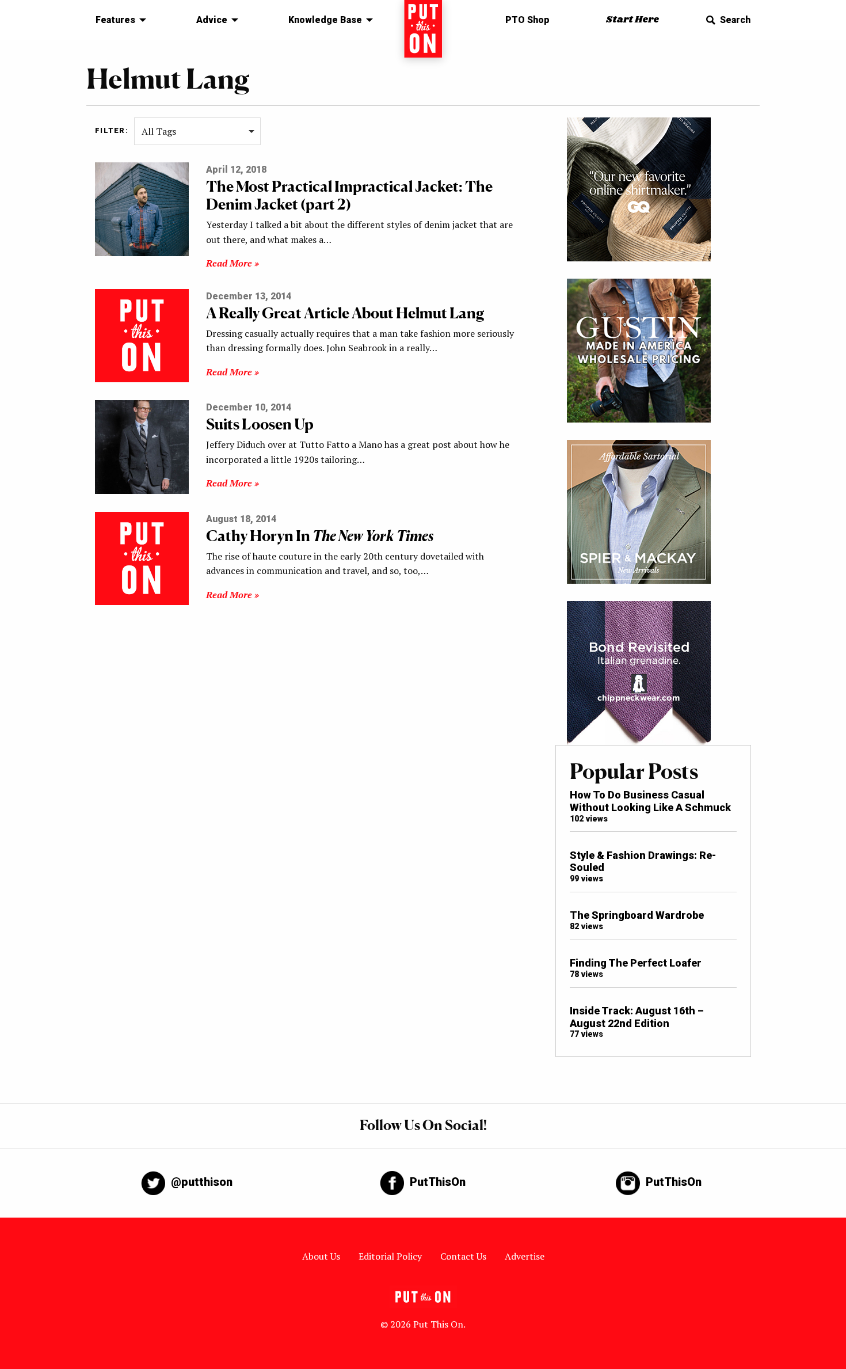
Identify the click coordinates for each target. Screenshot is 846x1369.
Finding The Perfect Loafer (636, 963)
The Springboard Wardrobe (637, 915)
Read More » (232, 263)
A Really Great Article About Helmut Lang (345, 313)
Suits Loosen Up (260, 424)
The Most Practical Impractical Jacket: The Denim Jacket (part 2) (349, 195)
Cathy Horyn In (319, 536)
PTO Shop (527, 19)
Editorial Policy (390, 1256)
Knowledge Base (325, 19)
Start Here (632, 19)
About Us (321, 1256)
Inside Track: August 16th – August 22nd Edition (637, 1017)
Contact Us (463, 1256)
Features (115, 19)
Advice (211, 19)
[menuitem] (117, 20)
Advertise (524, 1256)
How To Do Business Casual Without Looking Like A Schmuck (650, 801)
